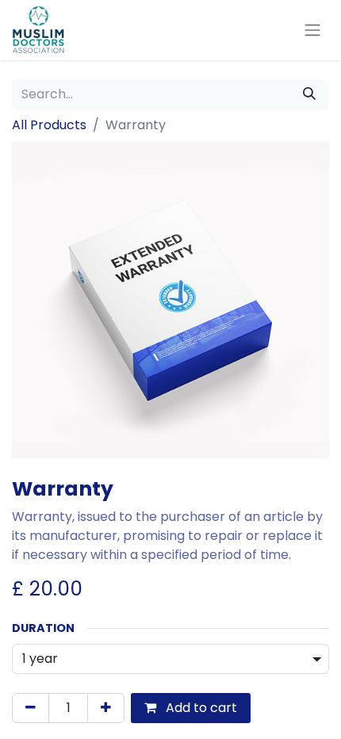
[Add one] (106, 708)
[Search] (309, 94)
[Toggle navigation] (312, 30)
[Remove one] (30, 708)
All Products (49, 125)
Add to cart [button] (200, 708)
